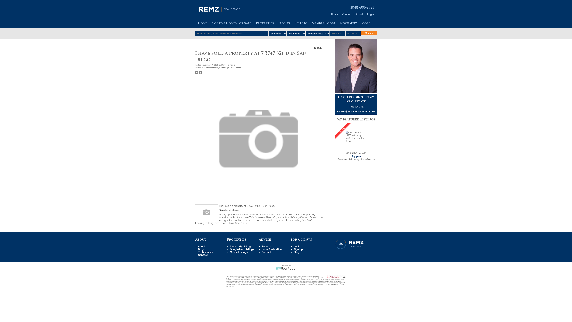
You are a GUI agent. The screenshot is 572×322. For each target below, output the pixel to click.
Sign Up (298, 249)
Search (369, 33)
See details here (228, 210)
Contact (347, 14)
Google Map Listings (242, 249)
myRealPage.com (286, 269)
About (359, 14)
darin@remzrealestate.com (356, 111)
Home (334, 14)
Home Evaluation (272, 249)
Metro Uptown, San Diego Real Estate (222, 67)
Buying (284, 23)
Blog (201, 249)
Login (370, 14)
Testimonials (205, 252)
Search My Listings (241, 246)
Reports (266, 246)
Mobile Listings (239, 252)
